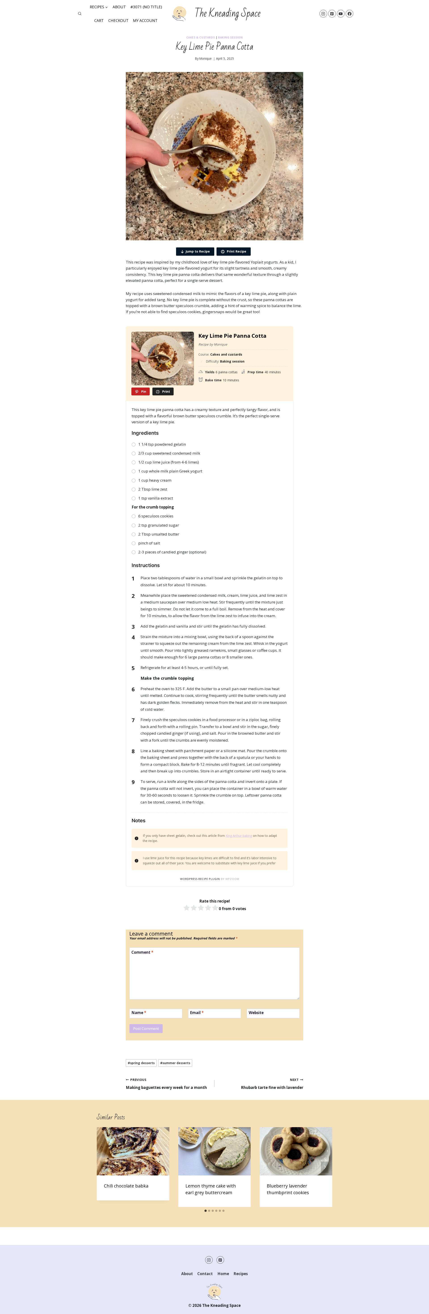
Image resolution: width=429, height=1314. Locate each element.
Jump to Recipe (197, 251)
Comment (142, 952)
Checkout (118, 20)
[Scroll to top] (417, 1307)
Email (197, 1012)
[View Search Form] (79, 13)
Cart (99, 20)
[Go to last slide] (104, 1167)
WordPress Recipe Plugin (200, 879)
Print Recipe (236, 251)
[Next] (324, 1167)
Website (256, 1012)
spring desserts (141, 1063)
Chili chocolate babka (126, 1186)
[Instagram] (323, 13)
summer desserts (175, 1063)
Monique (205, 58)
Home (223, 1273)
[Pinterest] (332, 13)
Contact (205, 1273)
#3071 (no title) (146, 6)
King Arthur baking (239, 835)
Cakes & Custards (200, 37)
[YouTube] (341, 13)
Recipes (240, 1273)
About (119, 6)
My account (145, 20)
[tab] (205, 1211)
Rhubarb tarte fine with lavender (272, 1084)
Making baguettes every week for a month (166, 1084)
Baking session (230, 37)
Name (138, 1012)
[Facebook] (349, 13)
